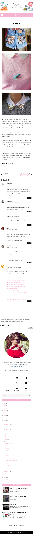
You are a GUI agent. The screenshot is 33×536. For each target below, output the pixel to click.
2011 (5, 477)
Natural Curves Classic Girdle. (18, 496)
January (6, 473)
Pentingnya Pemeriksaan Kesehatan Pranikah (16, 280)
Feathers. (7, 448)
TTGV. (7, 453)
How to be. (8, 465)
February (7, 471)
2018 (5, 405)
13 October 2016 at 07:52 (14, 267)
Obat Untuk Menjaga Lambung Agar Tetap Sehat (16, 299)
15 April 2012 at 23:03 (13, 216)
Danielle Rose (9, 201)
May (6, 439)
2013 (5, 418)
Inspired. (7, 455)
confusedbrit (9, 183)
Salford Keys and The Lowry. (11, 460)
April (6, 441)
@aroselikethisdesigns (16, 366)
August (6, 431)
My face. (7, 445)
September (7, 429)
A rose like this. (14, 525)
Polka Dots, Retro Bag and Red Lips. (13, 458)
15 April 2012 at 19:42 (13, 202)
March (6, 469)
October (7, 427)
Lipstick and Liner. (9, 463)
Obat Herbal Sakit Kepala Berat (13, 290)
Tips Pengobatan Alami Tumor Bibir (14, 282)
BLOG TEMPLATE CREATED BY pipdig (16, 532)
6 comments (25, 25)
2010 (5, 479)
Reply (29, 198)
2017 (5, 408)
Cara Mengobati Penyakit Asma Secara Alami (16, 286)
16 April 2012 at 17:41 (13, 229)
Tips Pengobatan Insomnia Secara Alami (15, 284)
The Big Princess (10, 246)
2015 (5, 413)
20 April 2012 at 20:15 (13, 247)
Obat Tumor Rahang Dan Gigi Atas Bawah (15, 295)
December (7, 422)
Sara (8, 228)
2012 (5, 420)
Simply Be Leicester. (10, 443)
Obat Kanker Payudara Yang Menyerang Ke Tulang (17, 297)
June (6, 436)
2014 (5, 415)
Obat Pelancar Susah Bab (12, 288)
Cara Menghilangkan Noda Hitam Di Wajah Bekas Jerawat (18, 292)
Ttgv (4, 174)
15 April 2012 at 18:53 (13, 185)
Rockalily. (7, 450)
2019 (5, 403)
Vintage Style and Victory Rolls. (19, 488)
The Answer (13, 504)
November (7, 424)
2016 (5, 410)
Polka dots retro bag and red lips (24, 175)
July (6, 434)
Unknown (9, 265)
